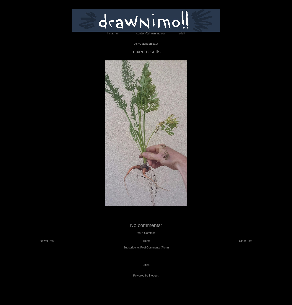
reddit (181, 33)
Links (146, 264)
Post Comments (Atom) (154, 247)
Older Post (245, 241)
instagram (113, 33)
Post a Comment (146, 233)
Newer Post (47, 241)
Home (147, 241)
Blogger (153, 275)
